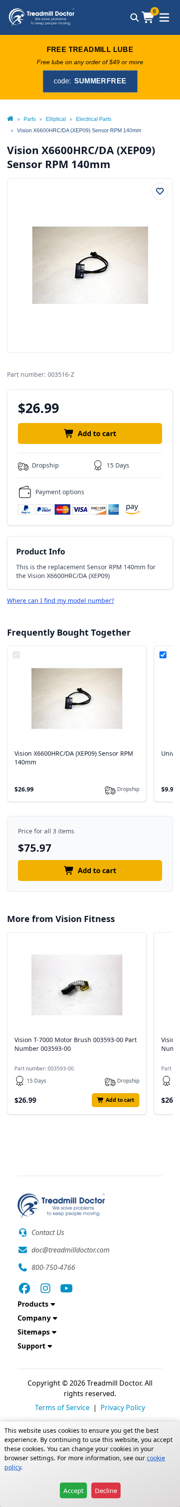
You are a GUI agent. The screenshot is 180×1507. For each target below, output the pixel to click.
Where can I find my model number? (60, 600)
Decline (106, 1490)
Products (32, 1304)
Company (34, 1318)
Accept (73, 1490)
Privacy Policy (122, 1407)
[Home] (10, 119)
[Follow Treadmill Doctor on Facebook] (24, 1288)
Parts (30, 119)
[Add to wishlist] (160, 191)
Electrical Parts (93, 119)
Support (31, 1346)
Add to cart (97, 433)
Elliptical (56, 119)
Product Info (40, 551)
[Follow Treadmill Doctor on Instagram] (45, 1288)
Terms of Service (62, 1407)
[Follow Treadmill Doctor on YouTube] (66, 1288)
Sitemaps (33, 1332)
